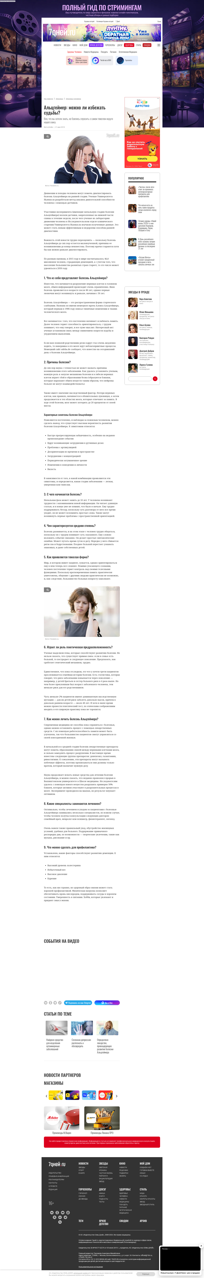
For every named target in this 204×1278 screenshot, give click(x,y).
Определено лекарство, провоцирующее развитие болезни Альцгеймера (105, 1046)
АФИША (102, 1193)
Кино (75, 45)
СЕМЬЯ (142, 1173)
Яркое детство (96, 45)
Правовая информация (59, 1176)
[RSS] (60, 1222)
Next (116, 1096)
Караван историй (89, 21)
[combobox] (140, 378)
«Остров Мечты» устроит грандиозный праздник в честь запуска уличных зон (146, 261)
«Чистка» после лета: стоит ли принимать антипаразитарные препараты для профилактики (146, 192)
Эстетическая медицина (128, 51)
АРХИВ (143, 1220)
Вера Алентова (145, 298)
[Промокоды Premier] (73, 1095)
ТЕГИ (81, 1220)
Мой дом (83, 45)
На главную (48, 99)
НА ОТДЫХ (144, 1176)
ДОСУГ (102, 1189)
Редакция (53, 1189)
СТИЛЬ (143, 1189)
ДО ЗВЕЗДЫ (83, 1199)
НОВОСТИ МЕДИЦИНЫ (124, 1200)
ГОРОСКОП (83, 1193)
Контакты (53, 1183)
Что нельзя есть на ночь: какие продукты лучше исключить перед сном (147, 208)
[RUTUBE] (54, 1217)
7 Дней (118, 21)
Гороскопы (110, 45)
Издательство (55, 1173)
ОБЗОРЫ (122, 1176)
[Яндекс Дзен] (60, 1217)
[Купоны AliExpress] (107, 1095)
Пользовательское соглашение (91, 1267)
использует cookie (81, 1273)
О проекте (53, 1186)
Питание (113, 51)
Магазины (53, 1083)
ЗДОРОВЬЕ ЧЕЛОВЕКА (123, 1194)
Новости (57, 45)
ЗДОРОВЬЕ (125, 1189)
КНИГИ (102, 1196)
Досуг (120, 45)
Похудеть (104, 51)
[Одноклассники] (57, 1212)
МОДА (142, 1193)
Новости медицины (91, 51)
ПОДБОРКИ (123, 1173)
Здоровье (129, 45)
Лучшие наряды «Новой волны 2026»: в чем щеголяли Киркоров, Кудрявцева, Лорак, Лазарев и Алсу (147, 226)
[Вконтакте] (52, 1212)
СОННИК (82, 1196)
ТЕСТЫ (101, 1202)
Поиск (159, 21)
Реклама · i (165, 1249)
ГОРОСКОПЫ (85, 1189)
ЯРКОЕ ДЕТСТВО (103, 1222)
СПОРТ (81, 1170)
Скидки (147, 45)
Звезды (67, 45)
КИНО (122, 1163)
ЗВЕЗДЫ (82, 1167)
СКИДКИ (123, 1220)
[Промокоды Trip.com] (90, 1095)
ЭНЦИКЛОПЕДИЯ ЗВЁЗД (106, 1180)
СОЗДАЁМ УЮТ (145, 1167)
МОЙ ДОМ (145, 1163)
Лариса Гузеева (146, 364)
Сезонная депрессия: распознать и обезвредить (81, 1042)
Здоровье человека (74, 51)
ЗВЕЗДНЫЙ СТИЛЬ (147, 1205)
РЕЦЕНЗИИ (123, 1170)
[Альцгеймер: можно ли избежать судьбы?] (60, 1003)
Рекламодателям (56, 1180)
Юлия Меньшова (146, 311)
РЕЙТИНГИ (103, 1176)
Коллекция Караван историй (105, 21)
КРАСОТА (143, 1196)
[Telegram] (65, 1217)
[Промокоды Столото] (57, 1095)
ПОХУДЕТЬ (123, 1205)
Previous (46, 1096)
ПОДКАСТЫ (103, 1199)
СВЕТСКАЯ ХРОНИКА (103, 1168)
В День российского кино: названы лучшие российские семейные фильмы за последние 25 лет (146, 244)
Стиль (138, 45)
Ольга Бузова (144, 324)
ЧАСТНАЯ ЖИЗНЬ (106, 1173)
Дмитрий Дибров (146, 350)
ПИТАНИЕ (123, 1207)
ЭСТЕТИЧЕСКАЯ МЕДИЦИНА (125, 1211)
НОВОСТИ (83, 1163)
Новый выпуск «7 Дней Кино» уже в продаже (180, 1273)
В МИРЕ (82, 1173)
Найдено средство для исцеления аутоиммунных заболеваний (54, 1044)
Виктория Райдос (146, 337)
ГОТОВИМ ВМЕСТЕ (147, 1170)
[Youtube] (62, 1212)
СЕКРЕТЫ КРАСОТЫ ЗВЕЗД (147, 1200)
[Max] (68, 1212)
